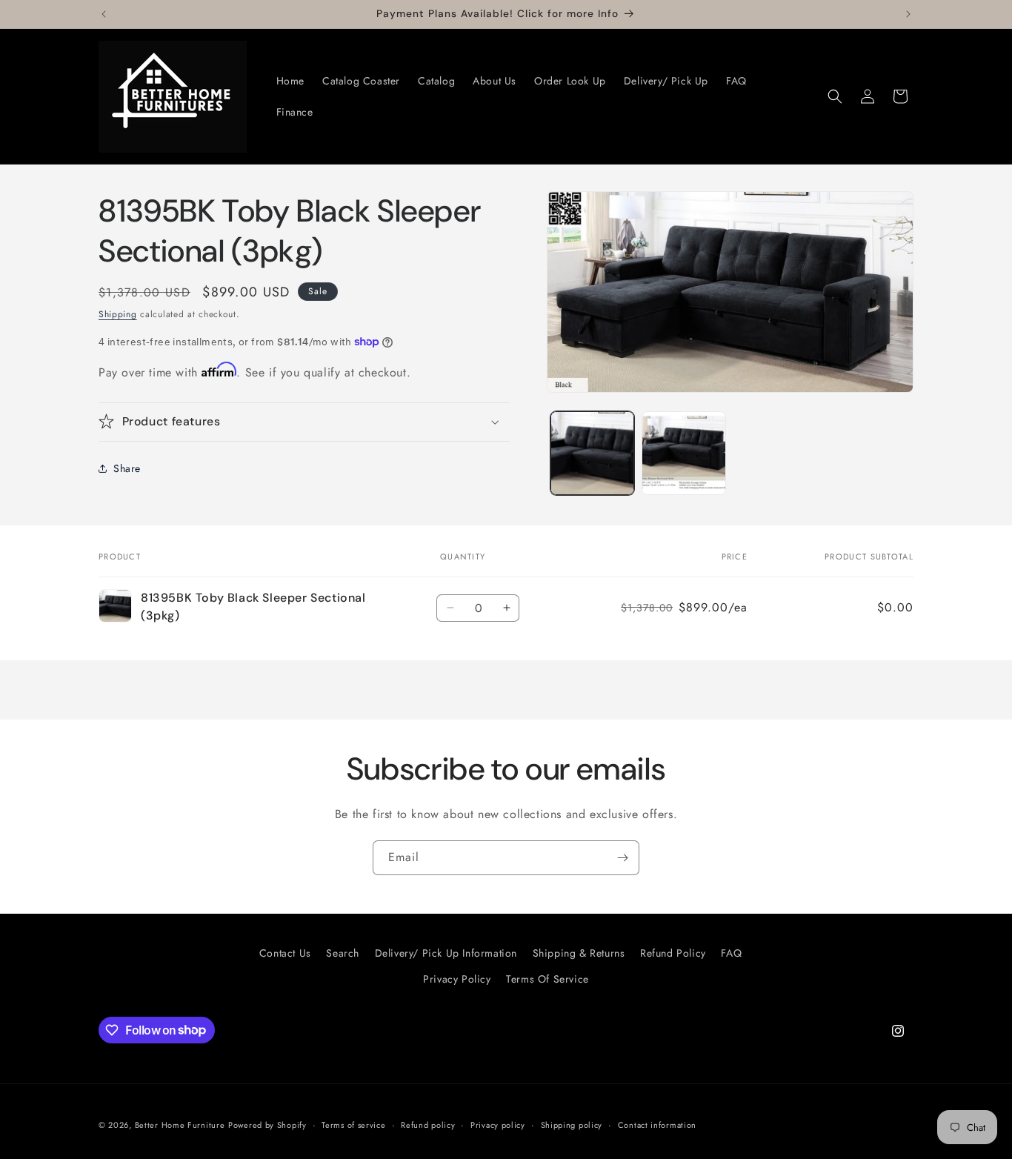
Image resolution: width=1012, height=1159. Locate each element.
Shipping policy (572, 1124)
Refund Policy (673, 953)
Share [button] (127, 468)
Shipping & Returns (579, 953)
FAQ (731, 953)
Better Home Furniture (180, 1125)
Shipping (118, 314)
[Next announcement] (908, 14)
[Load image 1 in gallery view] (592, 453)
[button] (835, 96)
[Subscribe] (622, 857)
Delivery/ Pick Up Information (446, 953)
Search (342, 953)
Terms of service (353, 1124)
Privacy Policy (456, 979)
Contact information (657, 1124)
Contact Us (285, 953)
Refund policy (428, 1124)
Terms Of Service (547, 979)
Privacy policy (497, 1124)
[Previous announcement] (103, 14)
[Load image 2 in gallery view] (683, 453)
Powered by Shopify (267, 1125)
